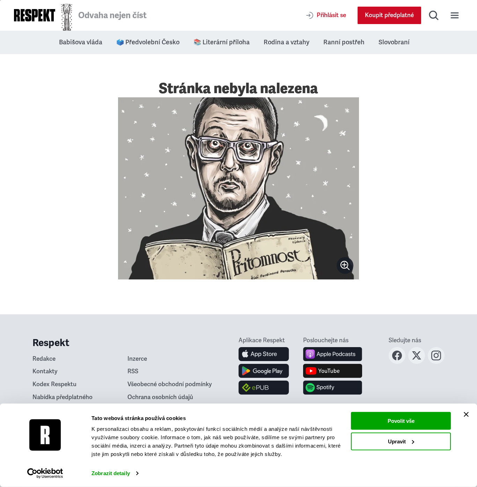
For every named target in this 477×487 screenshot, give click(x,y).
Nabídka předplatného (62, 397)
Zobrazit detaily (110, 473)
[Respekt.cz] (34, 15)
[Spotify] (332, 388)
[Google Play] (264, 371)
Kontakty (45, 371)
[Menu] (454, 15)
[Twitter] (416, 362)
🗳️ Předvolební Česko (147, 42)
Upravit (397, 441)
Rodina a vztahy (286, 42)
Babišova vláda (80, 42)
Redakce (44, 358)
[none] (345, 265)
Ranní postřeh (344, 42)
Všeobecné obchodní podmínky (169, 384)
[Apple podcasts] (332, 354)
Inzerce (137, 358)
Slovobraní (394, 42)
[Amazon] (264, 388)
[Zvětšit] (238, 188)
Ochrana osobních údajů (160, 397)
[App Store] (264, 354)
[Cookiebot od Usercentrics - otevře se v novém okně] (45, 473)
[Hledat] (433, 15)
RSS (132, 371)
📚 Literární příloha (221, 42)
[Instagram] (436, 362)
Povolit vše (401, 421)
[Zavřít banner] (466, 414)
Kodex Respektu (54, 384)
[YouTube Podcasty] (332, 371)
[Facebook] (397, 362)
